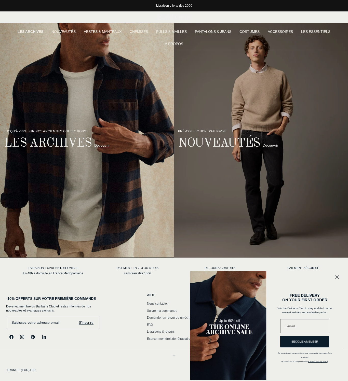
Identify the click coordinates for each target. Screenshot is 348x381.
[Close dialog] (337, 277)
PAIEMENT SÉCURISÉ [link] (303, 268)
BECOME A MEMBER (304, 341)
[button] (10, 17)
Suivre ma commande (162, 311)
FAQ (150, 325)
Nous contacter (157, 303)
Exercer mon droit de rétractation (169, 339)
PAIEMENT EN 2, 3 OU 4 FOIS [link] (137, 268)
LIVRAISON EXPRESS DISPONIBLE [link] (53, 268)
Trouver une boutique (297, 17)
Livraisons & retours (161, 331)
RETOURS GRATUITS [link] (220, 268)
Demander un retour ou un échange (172, 317)
